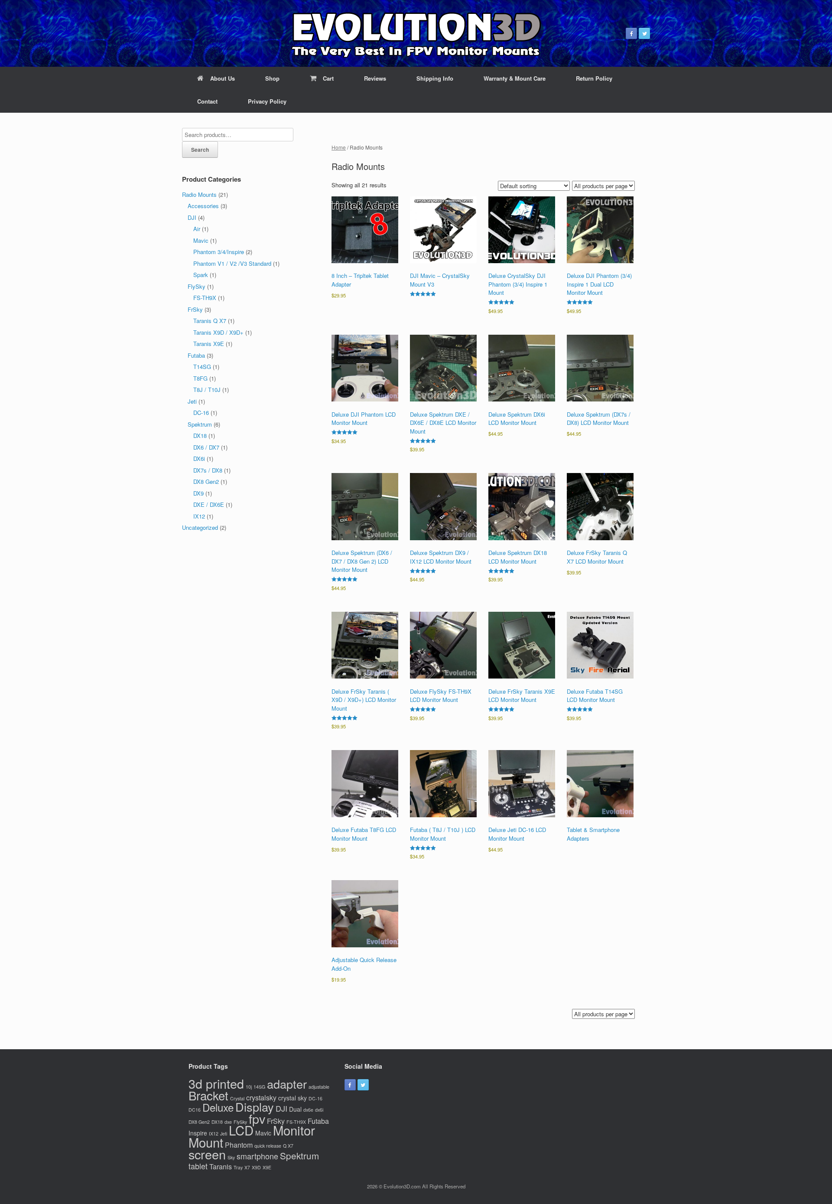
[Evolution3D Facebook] (631, 33)
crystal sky (292, 1097)
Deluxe (218, 1107)
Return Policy (594, 78)
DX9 (198, 493)
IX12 (199, 516)
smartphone (257, 1156)
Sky (231, 1157)
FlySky (196, 286)
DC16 (194, 1109)
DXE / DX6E (208, 504)
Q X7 (288, 1145)
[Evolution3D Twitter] (644, 33)
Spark (200, 275)
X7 (247, 1167)
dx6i (319, 1109)
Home (339, 147)
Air (196, 229)
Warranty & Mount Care (515, 78)
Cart (328, 78)
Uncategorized (200, 527)
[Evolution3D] (416, 33)
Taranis (220, 1166)
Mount (205, 1142)
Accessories (203, 206)
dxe (228, 1122)
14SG (259, 1086)
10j (249, 1086)
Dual (295, 1109)
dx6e (308, 1109)
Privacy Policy (267, 101)
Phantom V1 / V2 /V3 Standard (232, 263)
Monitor (294, 1130)
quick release (267, 1145)
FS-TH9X (204, 298)
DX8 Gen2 (206, 481)
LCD (241, 1130)
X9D (256, 1167)
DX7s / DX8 (207, 470)
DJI (192, 217)
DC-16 (201, 412)
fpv (257, 1118)
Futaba (196, 355)
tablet (198, 1165)
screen (207, 1154)
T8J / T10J (207, 389)
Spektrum (200, 424)
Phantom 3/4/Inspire (218, 252)
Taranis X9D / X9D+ (218, 332)
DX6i (199, 458)
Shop (272, 78)
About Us (222, 78)
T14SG (202, 366)
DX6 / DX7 (206, 447)
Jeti (192, 401)
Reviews (375, 78)
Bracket (208, 1095)
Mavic (200, 240)
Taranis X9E (208, 343)
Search (200, 149)
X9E (267, 1167)
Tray (238, 1167)
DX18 (200, 435)
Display (254, 1106)
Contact (207, 101)
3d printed (216, 1083)
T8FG (200, 378)
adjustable (319, 1086)
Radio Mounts (199, 194)
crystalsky (261, 1097)
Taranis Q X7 (209, 320)
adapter (287, 1083)
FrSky (195, 309)
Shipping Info (434, 78)
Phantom (239, 1144)
